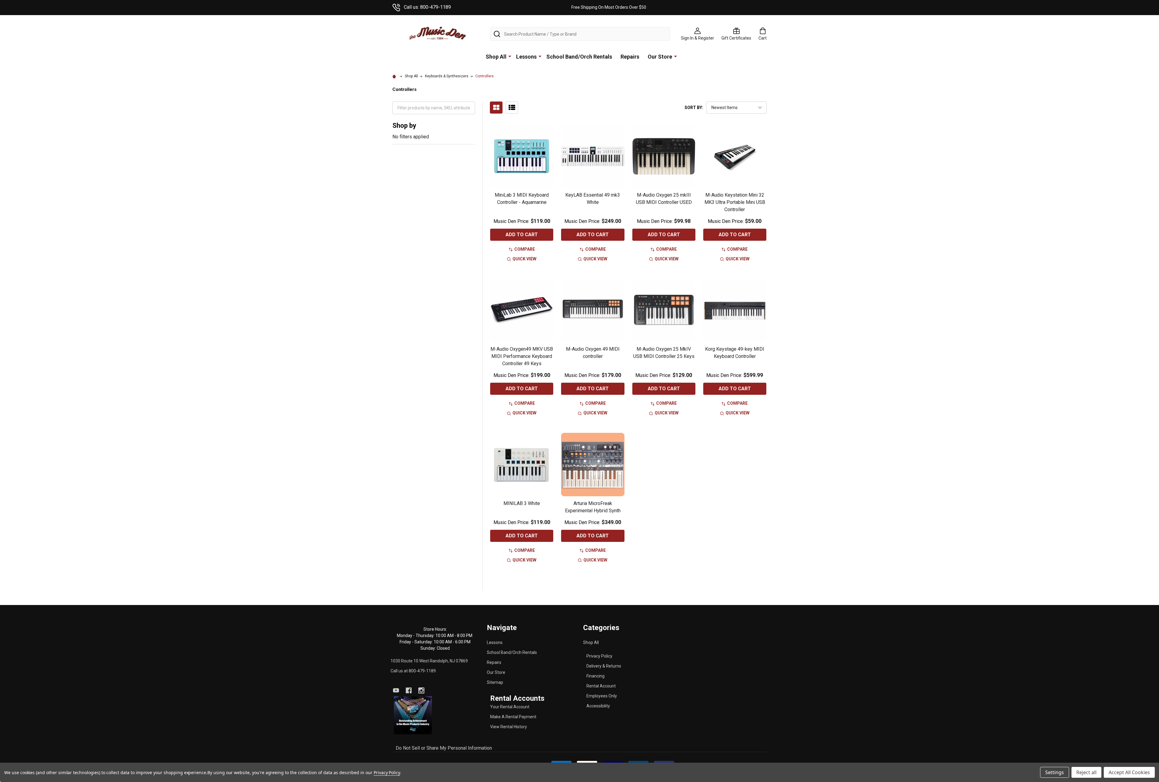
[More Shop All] (509, 56)
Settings (1054, 772)
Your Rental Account (509, 706)
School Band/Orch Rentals (579, 56)
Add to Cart (522, 234)
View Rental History (508, 726)
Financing (595, 676)
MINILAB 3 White (521, 503)
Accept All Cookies (1129, 772)
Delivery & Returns (603, 666)
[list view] (512, 107)
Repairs (630, 56)
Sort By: (694, 107)
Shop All (496, 56)
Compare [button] (524, 249)
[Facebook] (408, 690)
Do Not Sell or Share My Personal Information (444, 748)
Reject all (1086, 772)
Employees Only (601, 696)
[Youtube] (396, 690)
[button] (413, 715)
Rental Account (601, 686)
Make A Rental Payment (513, 716)
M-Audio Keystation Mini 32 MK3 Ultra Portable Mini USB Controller (734, 202)
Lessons (526, 56)
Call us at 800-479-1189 (413, 670)
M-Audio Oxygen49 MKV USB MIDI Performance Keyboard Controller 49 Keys (521, 356)
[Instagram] (421, 690)
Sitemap (495, 682)
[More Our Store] (675, 56)
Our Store (660, 56)
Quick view (524, 258)
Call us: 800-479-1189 (427, 7)
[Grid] (496, 107)
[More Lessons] (539, 56)
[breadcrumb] (395, 76)
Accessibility (598, 705)
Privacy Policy (599, 656)
